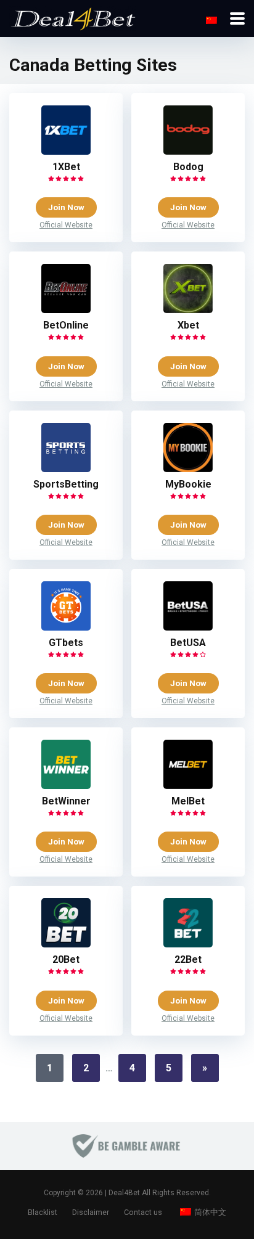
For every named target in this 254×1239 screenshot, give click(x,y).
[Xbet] (188, 310)
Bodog (188, 167)
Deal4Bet (124, 1192)
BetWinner (66, 801)
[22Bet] (188, 944)
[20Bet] (66, 944)
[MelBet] (188, 785)
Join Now (66, 207)
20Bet (66, 959)
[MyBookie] (188, 469)
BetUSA (188, 642)
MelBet (188, 801)
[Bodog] (188, 151)
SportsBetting (66, 484)
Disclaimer (90, 1212)
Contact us (143, 1212)
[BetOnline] (66, 310)
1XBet (66, 167)
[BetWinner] (66, 785)
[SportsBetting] (66, 469)
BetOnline (66, 325)
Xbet (188, 325)
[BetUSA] (188, 627)
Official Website (65, 225)
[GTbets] (66, 627)
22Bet (188, 959)
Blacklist (42, 1212)
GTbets (66, 642)
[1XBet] (66, 151)
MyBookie (188, 484)
